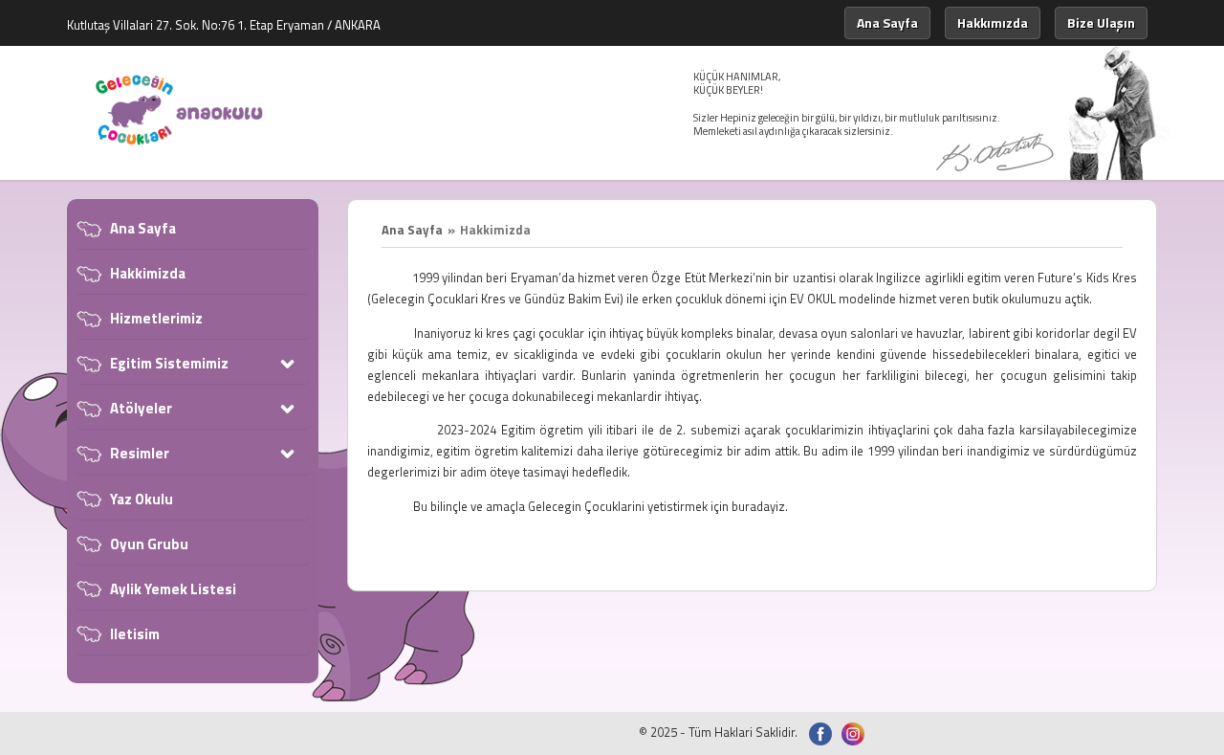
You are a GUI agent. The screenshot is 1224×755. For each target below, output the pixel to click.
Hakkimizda (148, 273)
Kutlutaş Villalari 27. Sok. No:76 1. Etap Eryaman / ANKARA (224, 24)
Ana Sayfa (887, 22)
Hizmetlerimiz (156, 318)
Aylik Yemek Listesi (173, 589)
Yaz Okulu (141, 499)
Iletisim (135, 634)
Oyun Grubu (149, 544)
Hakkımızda (992, 22)
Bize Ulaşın (1101, 22)
